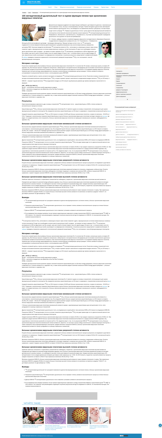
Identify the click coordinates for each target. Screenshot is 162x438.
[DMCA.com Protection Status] (124, 436)
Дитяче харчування (121, 96)
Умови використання (28, 435)
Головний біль (119, 87)
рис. (109, 111)
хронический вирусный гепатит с (124, 116)
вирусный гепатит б (121, 129)
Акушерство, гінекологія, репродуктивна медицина (126, 76)
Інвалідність (119, 71)
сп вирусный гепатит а (133, 134)
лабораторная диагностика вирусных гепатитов (125, 111)
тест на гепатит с (120, 127)
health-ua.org (34, 2)
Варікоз (118, 81)
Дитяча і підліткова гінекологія (123, 94)
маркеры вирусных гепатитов (123, 119)
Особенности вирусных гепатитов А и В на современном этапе (77, 426)
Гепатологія (119, 85)
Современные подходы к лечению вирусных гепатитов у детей (32, 426)
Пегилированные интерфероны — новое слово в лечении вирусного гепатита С (99, 427)
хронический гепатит (121, 147)
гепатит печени (119, 124)
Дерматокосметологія (121, 92)
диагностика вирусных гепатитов (124, 114)
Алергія (118, 79)
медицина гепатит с (132, 139)
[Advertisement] (127, 40)
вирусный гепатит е (131, 124)
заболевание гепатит (121, 142)
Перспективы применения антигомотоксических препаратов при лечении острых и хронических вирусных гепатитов (55, 427)
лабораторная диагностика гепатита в (126, 137)
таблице (25, 57)
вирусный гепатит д (132, 127)
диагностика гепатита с (122, 132)
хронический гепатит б (121, 144)
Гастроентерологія (120, 83)
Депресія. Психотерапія (122, 90)
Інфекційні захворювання (122, 73)
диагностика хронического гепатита (125, 122)
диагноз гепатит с (120, 134)
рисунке (105, 116)
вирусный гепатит (120, 139)
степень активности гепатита (123, 149)
